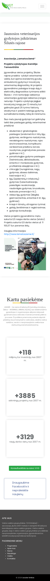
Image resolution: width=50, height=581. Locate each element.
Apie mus (11, 548)
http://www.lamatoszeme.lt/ (19, 234)
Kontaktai (11, 558)
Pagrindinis (12, 546)
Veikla (10, 556)
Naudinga (11, 553)
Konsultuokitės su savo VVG (25, 468)
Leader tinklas (28, 577)
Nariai (9, 551)
